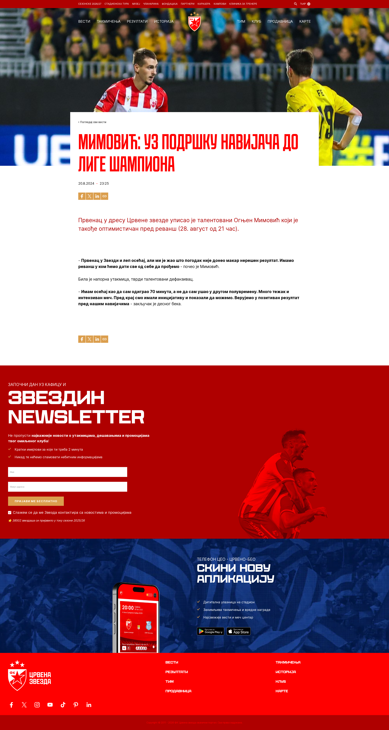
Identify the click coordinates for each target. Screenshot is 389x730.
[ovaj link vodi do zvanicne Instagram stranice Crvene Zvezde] (37, 705)
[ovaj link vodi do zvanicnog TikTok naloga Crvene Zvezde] (63, 705)
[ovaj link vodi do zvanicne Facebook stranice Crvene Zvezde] (11, 705)
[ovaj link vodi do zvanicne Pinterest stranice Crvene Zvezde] (76, 705)
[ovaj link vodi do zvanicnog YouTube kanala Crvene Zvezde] (50, 705)
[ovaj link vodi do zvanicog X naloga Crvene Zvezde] (24, 705)
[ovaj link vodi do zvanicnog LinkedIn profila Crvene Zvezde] (89, 705)
